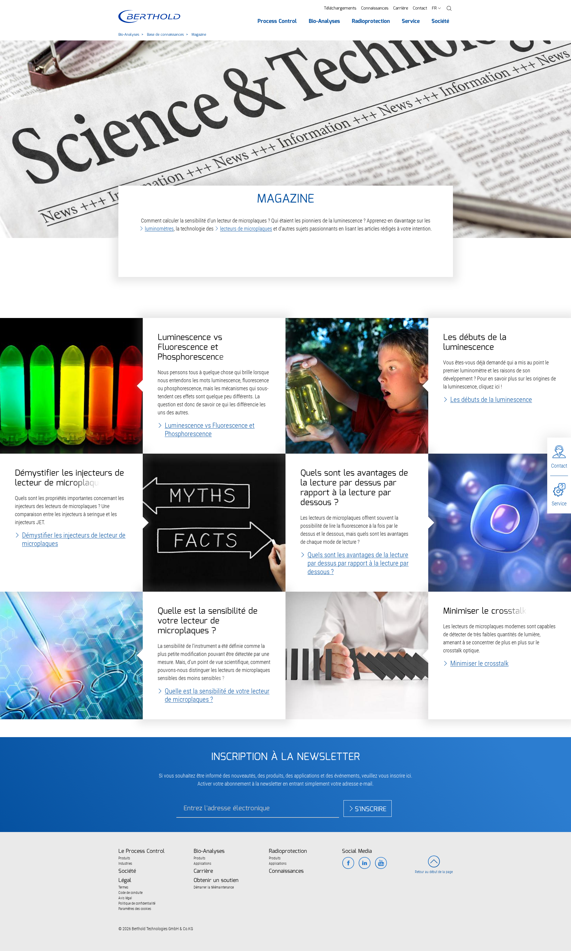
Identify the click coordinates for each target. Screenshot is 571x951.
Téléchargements (340, 8)
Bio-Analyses (128, 34)
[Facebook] (348, 864)
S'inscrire (370, 809)
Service (559, 503)
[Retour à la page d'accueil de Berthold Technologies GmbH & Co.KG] (149, 16)
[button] (449, 8)
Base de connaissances (165, 34)
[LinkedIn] (364, 864)
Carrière (400, 8)
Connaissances (374, 8)
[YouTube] (381, 864)
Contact (420, 8)
